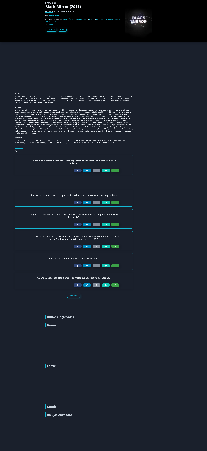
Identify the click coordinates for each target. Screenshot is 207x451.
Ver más (73, 296)
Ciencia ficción (68, 19)
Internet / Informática (104, 19)
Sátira (117, 19)
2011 (51, 25)
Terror (47, 21)
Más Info (51, 30)
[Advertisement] (104, 57)
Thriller (55, 21)
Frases (62, 30)
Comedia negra (82, 19)
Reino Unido (54, 15)
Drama (92, 19)
